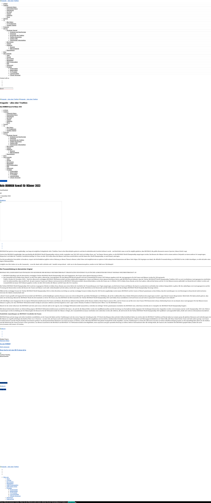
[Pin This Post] (107, 246)
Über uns (6, 477)
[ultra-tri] (2, 329)
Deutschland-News (12, 9)
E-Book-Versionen (15, 75)
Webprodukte (14, 70)
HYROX (5, 4)
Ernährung (9, 15)
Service (5, 28)
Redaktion (3, 200)
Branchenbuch (11, 50)
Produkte (9, 67)
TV (4, 20)
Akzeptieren (71, 502)
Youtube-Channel (11, 25)
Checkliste (13, 34)
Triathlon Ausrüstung (16, 37)
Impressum (10, 65)
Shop (4, 52)
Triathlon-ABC (14, 39)
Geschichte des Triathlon (17, 35)
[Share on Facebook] (107, 243)
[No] (75, 502)
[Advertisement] (30, 93)
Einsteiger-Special (12, 30)
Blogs (8, 17)
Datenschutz (10, 499)
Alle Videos (10, 22)
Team (8, 55)
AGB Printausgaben (12, 62)
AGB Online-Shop (12, 486)
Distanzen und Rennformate (18, 32)
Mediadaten (10, 60)
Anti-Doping (10, 42)
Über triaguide (7, 53)
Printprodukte (14, 68)
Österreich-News (11, 7)
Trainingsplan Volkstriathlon (18, 40)
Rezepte (12, 47)
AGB (8, 63)
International (10, 10)
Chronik (9, 57)
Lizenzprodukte (14, 73)
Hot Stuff (9, 12)
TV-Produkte (13, 72)
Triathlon (5, 5)
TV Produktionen (11, 24)
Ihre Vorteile (10, 58)
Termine (5, 18)
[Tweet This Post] (107, 245)
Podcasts (6, 27)
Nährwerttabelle (14, 48)
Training (9, 14)
